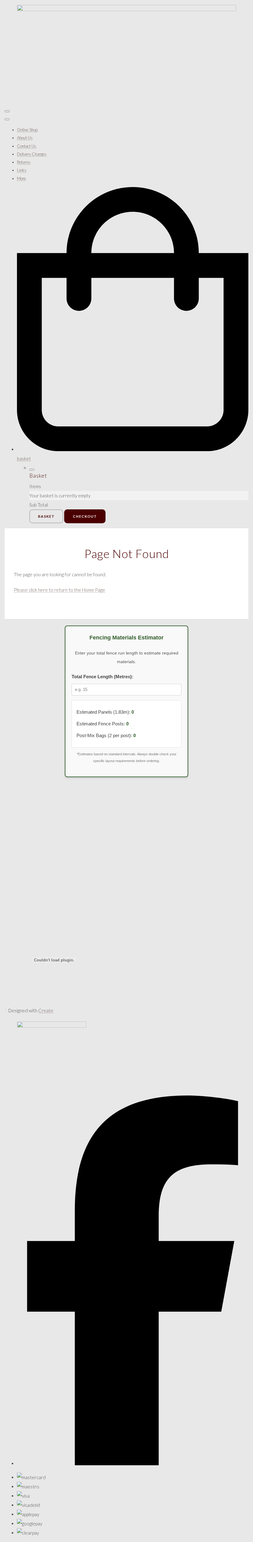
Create (45, 1010)
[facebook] (132, 1463)
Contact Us (26, 146)
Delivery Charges (32, 154)
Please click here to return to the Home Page (59, 590)
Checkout (85, 516)
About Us (25, 137)
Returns (24, 162)
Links (22, 170)
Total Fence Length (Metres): (102, 676)
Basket (46, 516)
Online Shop (27, 129)
